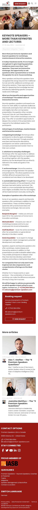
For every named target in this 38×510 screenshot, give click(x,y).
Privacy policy (5, 502)
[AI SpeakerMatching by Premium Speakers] (29, 3)
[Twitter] (7, 450)
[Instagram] (19, 450)
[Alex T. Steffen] (4, 360)
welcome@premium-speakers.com (18, 290)
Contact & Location (8, 485)
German (4, 495)
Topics (3, 478)
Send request (20, 4)
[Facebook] (3, 450)
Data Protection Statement (20, 502)
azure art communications (21, 507)
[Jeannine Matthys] (4, 402)
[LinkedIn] (15, 450)
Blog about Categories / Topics (13, 49)
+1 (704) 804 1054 (26, 288)
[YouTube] (11, 450)
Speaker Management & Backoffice (14, 483)
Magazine (4, 480)
